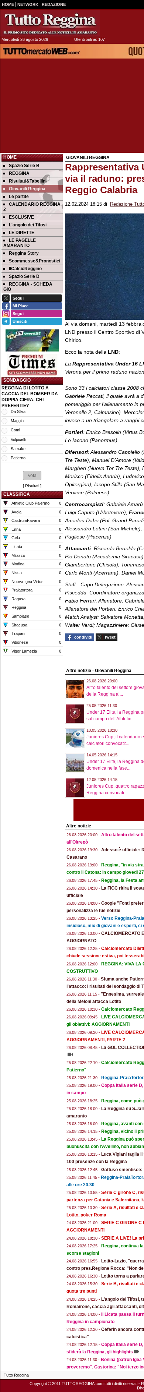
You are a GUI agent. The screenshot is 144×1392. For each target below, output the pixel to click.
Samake (18, 448)
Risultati (32, 486)
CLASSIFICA (16, 494)
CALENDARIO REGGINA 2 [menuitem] (32, 207)
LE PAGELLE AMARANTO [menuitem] (19, 243)
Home (10, 157)
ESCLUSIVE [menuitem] (21, 217)
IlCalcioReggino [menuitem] (25, 268)
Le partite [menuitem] (19, 196)
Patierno (18, 458)
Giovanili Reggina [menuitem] (27, 188)
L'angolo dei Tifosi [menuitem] (28, 224)
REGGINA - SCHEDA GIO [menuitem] (27, 287)
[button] (32, 475)
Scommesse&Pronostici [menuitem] (34, 261)
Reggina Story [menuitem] (24, 253)
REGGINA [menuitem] (19, 173)
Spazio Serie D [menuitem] (24, 276)
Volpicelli (18, 439)
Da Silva (18, 411)
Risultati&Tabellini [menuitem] (28, 181)
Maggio (17, 420)
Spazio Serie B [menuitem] (24, 165)
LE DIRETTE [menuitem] (21, 232)
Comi (15, 430)
